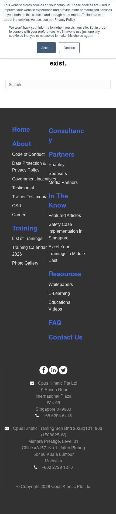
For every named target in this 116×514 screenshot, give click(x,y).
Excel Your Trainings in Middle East (67, 254)
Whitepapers (61, 284)
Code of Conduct (28, 154)
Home (21, 129)
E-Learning (59, 293)
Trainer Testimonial (30, 197)
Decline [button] (69, 47)
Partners (61, 154)
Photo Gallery (25, 263)
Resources (65, 273)
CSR (17, 205)
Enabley (56, 164)
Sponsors (58, 173)
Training (24, 227)
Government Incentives (34, 179)
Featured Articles (65, 215)
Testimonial (23, 188)
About (21, 143)
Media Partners (63, 182)
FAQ (55, 322)
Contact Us (66, 336)
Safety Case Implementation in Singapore (66, 231)
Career (18, 214)
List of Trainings (27, 238)
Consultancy (66, 135)
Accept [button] (46, 47)
